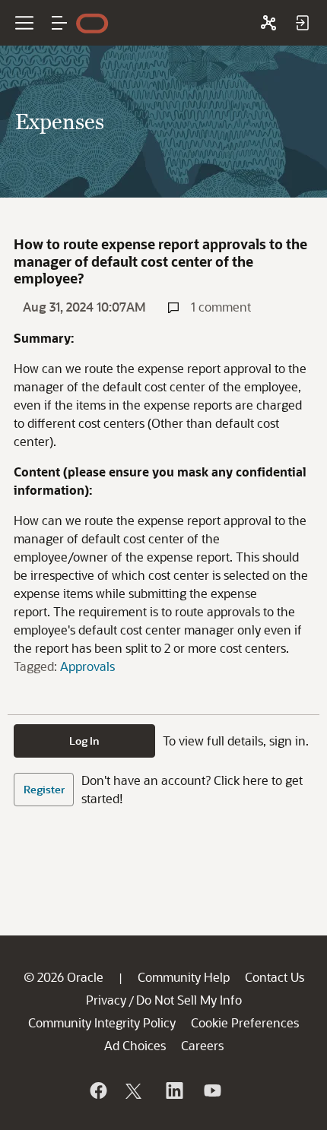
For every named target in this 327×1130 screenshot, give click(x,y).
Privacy (106, 1000)
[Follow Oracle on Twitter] (135, 1090)
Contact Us (274, 977)
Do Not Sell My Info (189, 1000)
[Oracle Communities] (268, 23)
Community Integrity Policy (102, 1022)
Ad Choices (135, 1045)
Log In (84, 740)
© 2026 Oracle (63, 977)
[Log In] (302, 23)
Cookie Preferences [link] (245, 1022)
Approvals (87, 666)
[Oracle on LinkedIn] (173, 1090)
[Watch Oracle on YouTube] (211, 1090)
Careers (202, 1045)
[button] (59, 23)
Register (44, 789)
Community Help (184, 977)
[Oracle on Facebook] (97, 1090)
